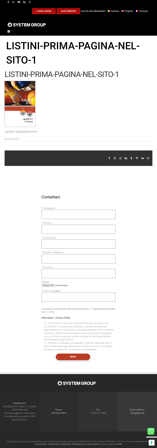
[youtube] (19, 2)
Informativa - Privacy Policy (56, 317)
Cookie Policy (53, 444)
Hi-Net (119, 444)
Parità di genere (92, 444)
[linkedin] (24, 2)
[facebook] (8, 2)
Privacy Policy (41, 444)
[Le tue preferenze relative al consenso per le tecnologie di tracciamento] (152, 443)
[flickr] (13, 2)
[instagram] (30, 2)
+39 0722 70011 (59, 413)
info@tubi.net (137, 413)
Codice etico (66, 444)
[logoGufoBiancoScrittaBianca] (27, 23)
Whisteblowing (78, 444)
